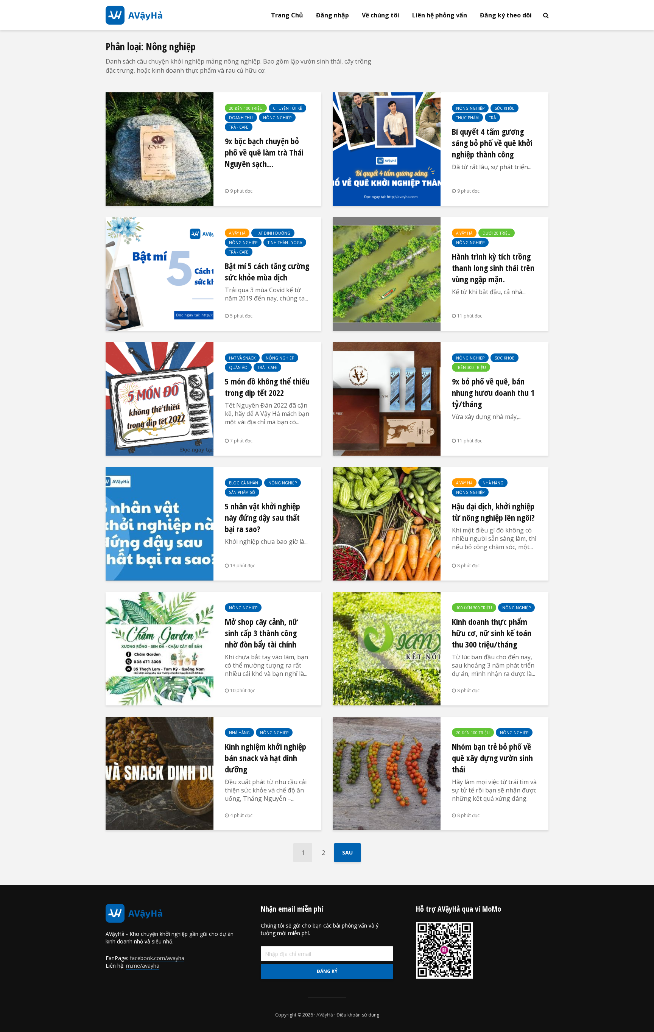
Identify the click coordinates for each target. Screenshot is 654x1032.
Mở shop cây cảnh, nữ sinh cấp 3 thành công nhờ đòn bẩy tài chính (261, 633)
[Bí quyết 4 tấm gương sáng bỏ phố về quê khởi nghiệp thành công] (387, 148)
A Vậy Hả (237, 233)
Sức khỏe (504, 108)
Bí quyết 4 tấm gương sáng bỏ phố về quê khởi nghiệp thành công (492, 143)
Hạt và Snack (242, 358)
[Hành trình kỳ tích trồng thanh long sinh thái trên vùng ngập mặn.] (387, 273)
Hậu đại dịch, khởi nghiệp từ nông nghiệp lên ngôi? (493, 511)
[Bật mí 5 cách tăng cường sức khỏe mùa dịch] (159, 273)
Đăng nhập (332, 15)
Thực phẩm (467, 117)
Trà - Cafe (238, 127)
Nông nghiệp (277, 117)
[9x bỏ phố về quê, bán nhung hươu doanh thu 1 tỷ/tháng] (387, 398)
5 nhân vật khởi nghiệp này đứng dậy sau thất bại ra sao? (262, 517)
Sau (347, 852)
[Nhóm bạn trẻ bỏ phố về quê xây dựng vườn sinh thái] (387, 773)
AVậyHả (324, 1015)
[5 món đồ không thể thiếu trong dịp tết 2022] (159, 398)
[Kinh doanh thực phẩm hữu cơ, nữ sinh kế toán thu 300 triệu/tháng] (387, 648)
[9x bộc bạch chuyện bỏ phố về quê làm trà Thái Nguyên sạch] (159, 148)
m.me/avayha (142, 965)
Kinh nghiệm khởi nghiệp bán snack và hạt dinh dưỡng (265, 758)
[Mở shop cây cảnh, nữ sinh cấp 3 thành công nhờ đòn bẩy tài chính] (159, 648)
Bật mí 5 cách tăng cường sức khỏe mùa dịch (267, 271)
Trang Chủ (287, 15)
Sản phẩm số (242, 492)
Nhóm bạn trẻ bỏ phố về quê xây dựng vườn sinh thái (492, 758)
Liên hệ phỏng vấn (439, 15)
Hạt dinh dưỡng (272, 233)
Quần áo (238, 367)
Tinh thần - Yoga (285, 242)
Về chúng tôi (380, 15)
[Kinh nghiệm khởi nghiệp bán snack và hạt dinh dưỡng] (159, 773)
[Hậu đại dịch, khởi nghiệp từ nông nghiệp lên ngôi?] (387, 523)
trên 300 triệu (471, 367)
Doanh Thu (241, 117)
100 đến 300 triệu (474, 607)
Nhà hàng (493, 483)
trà (492, 117)
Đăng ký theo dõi (506, 15)
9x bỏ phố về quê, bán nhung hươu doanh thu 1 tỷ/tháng (493, 392)
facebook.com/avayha (157, 958)
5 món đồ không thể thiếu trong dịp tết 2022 (267, 386)
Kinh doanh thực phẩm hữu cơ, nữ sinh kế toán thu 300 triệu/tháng (491, 633)
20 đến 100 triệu (246, 108)
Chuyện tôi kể (287, 108)
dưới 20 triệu (497, 233)
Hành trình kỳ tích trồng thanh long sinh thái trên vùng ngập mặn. (493, 268)
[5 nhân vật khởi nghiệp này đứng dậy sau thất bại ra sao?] (159, 523)
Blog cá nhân (243, 483)
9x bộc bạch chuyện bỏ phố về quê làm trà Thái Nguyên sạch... (264, 152)
